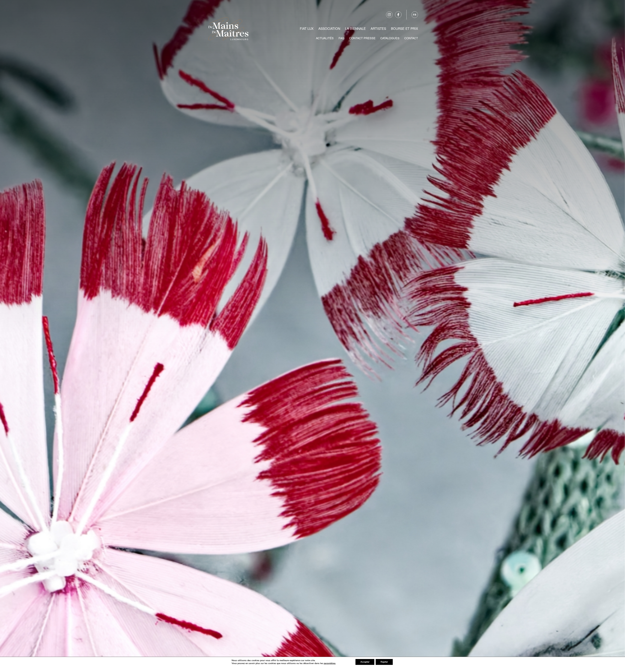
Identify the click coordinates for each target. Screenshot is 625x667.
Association (329, 28)
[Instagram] (389, 14)
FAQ (341, 38)
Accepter (364, 661)
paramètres (329, 663)
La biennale (355, 28)
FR (415, 14)
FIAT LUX (306, 28)
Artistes (378, 28)
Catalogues (389, 38)
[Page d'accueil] (228, 28)
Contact (411, 38)
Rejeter (384, 661)
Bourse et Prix (404, 28)
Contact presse (362, 38)
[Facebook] (398, 14)
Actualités (325, 38)
